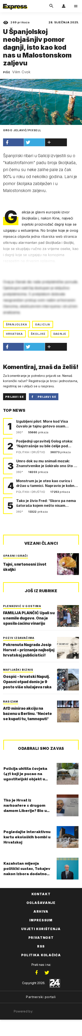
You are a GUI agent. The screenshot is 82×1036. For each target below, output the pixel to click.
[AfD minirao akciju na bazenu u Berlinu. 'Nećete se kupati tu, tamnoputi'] (68, 711)
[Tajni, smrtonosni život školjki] (68, 564)
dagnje (59, 333)
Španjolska (16, 324)
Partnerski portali (41, 997)
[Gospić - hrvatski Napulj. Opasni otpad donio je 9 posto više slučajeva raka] (68, 680)
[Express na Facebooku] (36, 972)
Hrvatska (14, 333)
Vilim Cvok (21, 72)
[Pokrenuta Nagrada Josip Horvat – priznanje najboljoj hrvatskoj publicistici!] (68, 648)
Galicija (42, 324)
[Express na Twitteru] (46, 972)
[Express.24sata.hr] (15, 3)
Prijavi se (14, 396)
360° (20, 432)
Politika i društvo (31, 452)
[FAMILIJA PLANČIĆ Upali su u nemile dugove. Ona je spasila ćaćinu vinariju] (68, 616)
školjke (38, 333)
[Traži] (51, 6)
